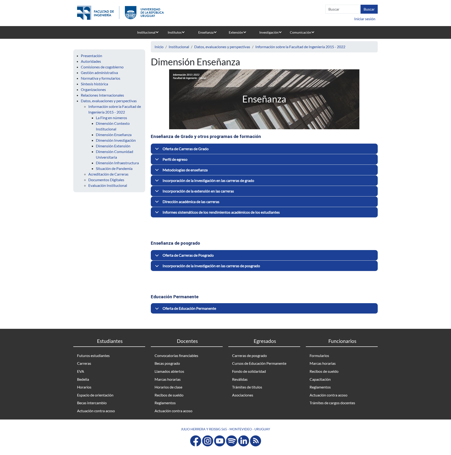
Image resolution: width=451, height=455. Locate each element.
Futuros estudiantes (93, 355)
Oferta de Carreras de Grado (186, 148)
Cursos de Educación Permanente (259, 363)
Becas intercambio (92, 402)
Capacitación (320, 379)
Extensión (236, 32)
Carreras (84, 363)
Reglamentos (165, 402)
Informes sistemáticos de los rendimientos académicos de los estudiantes (221, 212)
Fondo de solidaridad (249, 371)
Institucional (146, 32)
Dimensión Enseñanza (114, 134)
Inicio (159, 46)
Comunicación (300, 32)
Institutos (175, 32)
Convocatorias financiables (176, 355)
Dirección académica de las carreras (191, 201)
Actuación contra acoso (96, 410)
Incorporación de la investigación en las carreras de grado (208, 180)
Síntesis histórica (94, 84)
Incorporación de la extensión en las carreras (198, 191)
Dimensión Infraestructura (117, 163)
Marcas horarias (168, 379)
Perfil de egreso (175, 159)
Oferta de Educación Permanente (189, 308)
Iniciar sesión (364, 18)
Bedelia (83, 379)
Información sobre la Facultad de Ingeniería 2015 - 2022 (300, 46)
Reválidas (240, 379)
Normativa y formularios (100, 78)
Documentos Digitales (106, 179)
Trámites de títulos (247, 387)
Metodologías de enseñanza (185, 170)
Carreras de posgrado (249, 355)
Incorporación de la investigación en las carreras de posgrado (211, 265)
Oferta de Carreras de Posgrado (188, 255)
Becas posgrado (167, 363)
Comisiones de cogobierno (102, 67)
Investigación (269, 32)
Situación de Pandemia (114, 168)
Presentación (91, 55)
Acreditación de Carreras (108, 174)
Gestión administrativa (99, 72)
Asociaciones (242, 395)
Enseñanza (206, 32)
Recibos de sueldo (169, 395)
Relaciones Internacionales (102, 95)
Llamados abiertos (169, 371)
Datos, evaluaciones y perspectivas (109, 100)
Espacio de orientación (95, 395)
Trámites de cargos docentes (332, 402)
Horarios (84, 387)
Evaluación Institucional (107, 185)
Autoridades (91, 61)
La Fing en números (111, 117)
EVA (80, 371)
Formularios (319, 355)
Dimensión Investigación (116, 140)
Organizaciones (93, 89)
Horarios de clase (168, 387)
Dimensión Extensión (113, 146)
